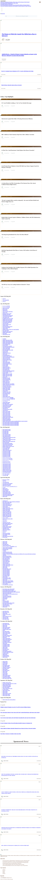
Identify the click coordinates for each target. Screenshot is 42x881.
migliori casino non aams (7, 469)
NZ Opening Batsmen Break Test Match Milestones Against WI (12, 863)
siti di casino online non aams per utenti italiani (11, 422)
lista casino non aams (6, 558)
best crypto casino (6, 330)
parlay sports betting (6, 557)
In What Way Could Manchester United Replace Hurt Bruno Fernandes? (18, 150)
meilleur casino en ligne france (8, 508)
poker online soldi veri (6, 436)
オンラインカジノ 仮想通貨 (8, 397)
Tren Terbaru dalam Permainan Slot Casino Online (9, 3)
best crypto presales (6, 687)
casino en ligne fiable (6, 357)
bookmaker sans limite (6, 314)
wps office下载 (5, 475)
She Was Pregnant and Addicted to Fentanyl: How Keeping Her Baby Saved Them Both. (16, 861)
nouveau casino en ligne (7, 324)
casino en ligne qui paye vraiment (8, 383)
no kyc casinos (5, 583)
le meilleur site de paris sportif (8, 318)
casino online (5, 535)
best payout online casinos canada (8, 602)
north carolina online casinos (7, 523)
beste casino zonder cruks (7, 502)
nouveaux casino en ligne (7, 313)
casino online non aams (7, 492)
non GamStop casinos (6, 534)
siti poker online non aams (7, 355)
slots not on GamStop (6, 533)
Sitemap (11, 879)
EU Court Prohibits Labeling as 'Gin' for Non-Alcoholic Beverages (16, 103)
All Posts (4, 869)
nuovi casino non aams (6, 429)
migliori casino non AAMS (7, 340)
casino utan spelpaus (6, 569)
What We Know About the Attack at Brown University (11, 85)
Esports (4, 871)
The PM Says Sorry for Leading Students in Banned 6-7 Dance (16, 284)
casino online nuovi (6, 366)
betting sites (5, 530)
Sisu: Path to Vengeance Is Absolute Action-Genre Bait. (10, 733)
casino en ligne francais (7, 545)
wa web (4, 487)
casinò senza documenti (7, 406)
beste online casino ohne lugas (8, 536)
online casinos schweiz (6, 675)
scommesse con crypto (6, 391)
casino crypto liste (6, 380)
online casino (5, 496)
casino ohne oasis (6, 489)
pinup (4, 599)
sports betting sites (6, 623)
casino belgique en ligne (7, 578)
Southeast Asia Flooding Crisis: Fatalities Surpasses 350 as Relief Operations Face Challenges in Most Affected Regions (20, 268)
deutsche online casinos (7, 685)
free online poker (5, 431)
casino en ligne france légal (7, 445)
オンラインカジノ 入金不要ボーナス (10, 546)
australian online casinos (7, 629)
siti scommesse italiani (6, 344)
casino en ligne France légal (7, 688)
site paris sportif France (7, 379)
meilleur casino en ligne (7, 332)
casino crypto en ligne (6, 411)
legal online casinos (6, 670)
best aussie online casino (7, 568)
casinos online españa (6, 396)
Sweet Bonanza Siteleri (7, 471)
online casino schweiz (6, 632)
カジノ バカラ (5, 517)
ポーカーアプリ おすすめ (7, 459)
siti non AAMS (5, 364)
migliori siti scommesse (7, 352)
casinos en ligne (5, 325)
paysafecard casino (6, 656)
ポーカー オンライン (7, 457)
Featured (4, 873)
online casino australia (6, 627)
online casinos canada (6, 695)
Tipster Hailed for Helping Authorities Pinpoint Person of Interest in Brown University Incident (18, 728)
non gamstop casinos (6, 665)
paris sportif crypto (6, 317)
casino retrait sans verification (8, 315)
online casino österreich (7, 684)
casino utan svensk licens (7, 592)
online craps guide (6, 308)
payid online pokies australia (7, 483)
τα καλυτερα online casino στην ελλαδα (9, 683)
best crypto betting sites (7, 524)
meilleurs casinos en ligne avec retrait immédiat (11, 329)
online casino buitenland (7, 582)
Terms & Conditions (7, 879)
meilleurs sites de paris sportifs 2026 (9, 441)
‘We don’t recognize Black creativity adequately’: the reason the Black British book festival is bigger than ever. (20, 201)
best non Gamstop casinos (7, 556)
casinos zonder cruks (6, 565)
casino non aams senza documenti (8, 356)
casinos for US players (6, 667)
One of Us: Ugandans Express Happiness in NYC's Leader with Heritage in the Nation (17, 71)
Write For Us (2, 879)
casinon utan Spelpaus (6, 640)
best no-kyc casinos (6, 479)
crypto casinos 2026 (6, 448)
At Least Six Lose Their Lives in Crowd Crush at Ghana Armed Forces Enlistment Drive (15, 862)
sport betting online (6, 403)
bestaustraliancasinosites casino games (9, 590)
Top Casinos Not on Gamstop (8, 404)
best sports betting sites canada (8, 652)
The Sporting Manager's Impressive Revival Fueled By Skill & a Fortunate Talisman (15, 5)
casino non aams (5, 323)
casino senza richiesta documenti (8, 494)
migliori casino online (6, 381)
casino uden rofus (6, 604)
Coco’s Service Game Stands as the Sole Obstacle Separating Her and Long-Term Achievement (17, 717)
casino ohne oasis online (7, 484)
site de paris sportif (6, 442)
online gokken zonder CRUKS (8, 581)
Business (4, 870)
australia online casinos (7, 614)
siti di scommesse (6, 559)
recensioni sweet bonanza (7, 386)
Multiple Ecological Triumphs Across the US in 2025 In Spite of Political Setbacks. (15, 707)
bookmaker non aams (6, 377)
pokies (4, 630)
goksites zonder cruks (6, 491)
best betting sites (5, 549)
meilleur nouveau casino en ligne (8, 446)
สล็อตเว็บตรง (5, 310)
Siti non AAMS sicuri (6, 447)
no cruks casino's (5, 689)
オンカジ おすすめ (6, 307)
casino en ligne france (6, 327)
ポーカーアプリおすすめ (7, 458)
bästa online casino (6, 612)
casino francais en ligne (7, 467)
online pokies (5, 606)
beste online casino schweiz (7, 603)
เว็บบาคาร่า (5, 521)
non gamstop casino (6, 575)
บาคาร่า (4, 298)
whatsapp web (5, 500)
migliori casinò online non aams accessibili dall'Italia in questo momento (15, 421)
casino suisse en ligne (6, 378)
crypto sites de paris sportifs (7, 409)
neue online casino (6, 619)
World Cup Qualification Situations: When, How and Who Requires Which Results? (15, 2)
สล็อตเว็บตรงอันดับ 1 (6, 529)
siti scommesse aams (6, 354)
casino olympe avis (6, 449)
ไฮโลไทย (4, 480)
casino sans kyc (5, 408)
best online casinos (6, 649)
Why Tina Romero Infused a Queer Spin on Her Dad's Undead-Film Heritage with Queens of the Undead (19, 712)
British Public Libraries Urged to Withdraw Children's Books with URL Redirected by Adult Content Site (21, 218)
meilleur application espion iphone (8, 384)
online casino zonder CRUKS (8, 580)
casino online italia (6, 368)
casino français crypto (6, 334)
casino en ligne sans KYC (7, 450)
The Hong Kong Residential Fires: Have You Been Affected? (15, 234)
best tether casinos (6, 600)
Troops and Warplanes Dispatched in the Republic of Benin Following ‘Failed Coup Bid (15, 6)
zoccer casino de (5, 490)
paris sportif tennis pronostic (7, 443)
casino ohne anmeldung (7, 686)
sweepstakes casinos (6, 641)
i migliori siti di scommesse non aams (9, 437)
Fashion (4, 872)
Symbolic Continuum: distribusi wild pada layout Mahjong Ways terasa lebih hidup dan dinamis (19, 553)
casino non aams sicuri (6, 358)
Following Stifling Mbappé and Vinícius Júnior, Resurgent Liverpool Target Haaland (15, 865)
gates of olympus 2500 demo (8, 311)
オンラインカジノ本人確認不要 (9, 398)
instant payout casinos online (8, 518)
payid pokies (5, 598)
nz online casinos (6, 653)
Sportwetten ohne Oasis (7, 527)
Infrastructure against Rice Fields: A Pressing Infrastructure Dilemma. (17, 118)
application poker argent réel (7, 331)
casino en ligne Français (7, 505)
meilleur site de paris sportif (7, 319)
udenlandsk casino (6, 528)
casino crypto (5, 312)
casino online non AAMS (7, 405)
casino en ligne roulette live (7, 321)
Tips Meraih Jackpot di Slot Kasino (6, 4)
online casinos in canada (7, 693)
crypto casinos (5, 663)
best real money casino (6, 577)
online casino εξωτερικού (7, 616)
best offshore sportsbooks (7, 642)
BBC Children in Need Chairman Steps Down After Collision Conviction (18, 134)
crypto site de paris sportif (7, 316)
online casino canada (6, 636)
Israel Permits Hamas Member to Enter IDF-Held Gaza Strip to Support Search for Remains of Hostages (20, 166)
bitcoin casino (5, 309)
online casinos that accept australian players (10, 593)
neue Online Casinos (6, 624)
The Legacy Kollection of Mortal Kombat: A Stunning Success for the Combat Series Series (16, 860)
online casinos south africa (7, 639)
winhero (4, 615)
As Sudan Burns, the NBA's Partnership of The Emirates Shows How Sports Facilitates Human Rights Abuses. (19, 184)
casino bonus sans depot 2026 (8, 444)
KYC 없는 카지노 (6, 474)
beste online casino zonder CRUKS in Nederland (11, 501)
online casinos (5, 488)
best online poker (6, 544)
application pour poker (6, 522)
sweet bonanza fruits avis (7, 322)
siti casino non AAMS (6, 451)
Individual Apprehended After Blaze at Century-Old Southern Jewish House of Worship (19, 251)
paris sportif (5, 333)
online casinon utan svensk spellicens (9, 699)
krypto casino (5, 537)
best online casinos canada (7, 635)
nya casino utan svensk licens (8, 584)
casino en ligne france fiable (7, 495)
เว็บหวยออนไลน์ (6, 300)
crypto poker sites (6, 601)
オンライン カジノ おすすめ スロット (10, 486)
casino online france (6, 382)
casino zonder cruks (6, 561)
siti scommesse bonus (6, 393)
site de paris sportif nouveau (7, 326)
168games (4, 554)
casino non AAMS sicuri (7, 511)
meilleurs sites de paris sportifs (8, 417)
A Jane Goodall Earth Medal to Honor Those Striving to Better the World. (13, 864)
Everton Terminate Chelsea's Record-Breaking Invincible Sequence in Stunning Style (16, 723)
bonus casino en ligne (6, 412)
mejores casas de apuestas (7, 526)
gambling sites (5, 662)
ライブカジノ (5, 401)
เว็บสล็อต (4, 338)
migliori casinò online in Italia (8, 341)
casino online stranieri (6, 362)
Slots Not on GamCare (6, 485)
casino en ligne (5, 328)
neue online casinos (6, 628)
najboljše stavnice (6, 655)
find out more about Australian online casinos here (11, 591)
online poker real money (7, 555)
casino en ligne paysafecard (7, 547)
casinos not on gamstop (7, 677)
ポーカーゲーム (6, 460)
